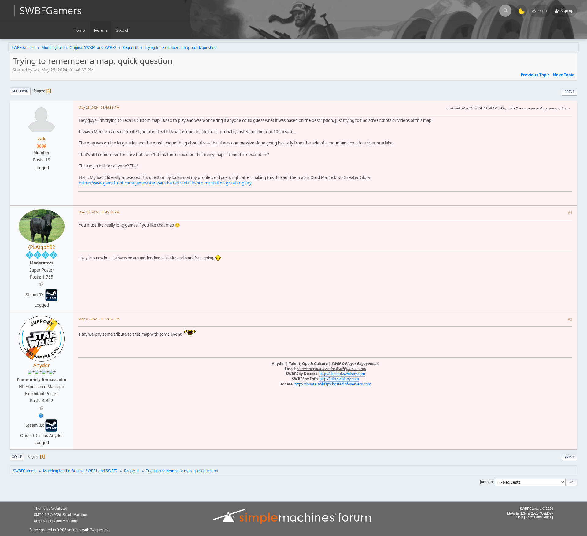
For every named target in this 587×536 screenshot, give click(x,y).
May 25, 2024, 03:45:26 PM (99, 212)
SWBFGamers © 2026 (536, 508)
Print (569, 91)
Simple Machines (75, 514)
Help (519, 517)
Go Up (17, 456)
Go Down (20, 91)
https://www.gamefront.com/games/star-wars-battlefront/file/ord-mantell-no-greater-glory (165, 183)
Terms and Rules (538, 517)
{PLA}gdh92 (41, 247)
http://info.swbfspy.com (339, 378)
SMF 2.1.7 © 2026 (47, 514)
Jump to (486, 481)
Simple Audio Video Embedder (56, 521)
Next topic (563, 75)
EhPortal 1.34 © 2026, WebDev (530, 513)
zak (42, 138)
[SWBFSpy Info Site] (41, 414)
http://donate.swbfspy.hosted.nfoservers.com (332, 384)
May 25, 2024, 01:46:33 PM (99, 107)
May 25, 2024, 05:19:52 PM (99, 318)
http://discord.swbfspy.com (342, 373)
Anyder (41, 365)
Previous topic (535, 75)
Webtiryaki (59, 508)
